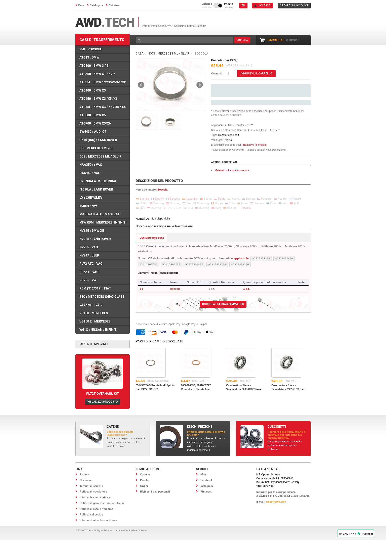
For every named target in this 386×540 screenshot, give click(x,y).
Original (228, 139)
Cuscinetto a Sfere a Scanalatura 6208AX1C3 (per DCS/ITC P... (243, 387)
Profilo (144, 480)
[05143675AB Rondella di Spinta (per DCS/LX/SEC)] (151, 363)
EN (243, 5)
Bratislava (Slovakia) (254, 144)
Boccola (175, 288)
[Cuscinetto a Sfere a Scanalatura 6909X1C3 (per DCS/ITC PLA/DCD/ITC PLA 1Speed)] (286, 363)
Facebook (206, 480)
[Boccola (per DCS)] (170, 85)
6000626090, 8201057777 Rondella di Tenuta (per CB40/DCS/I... (196, 387)
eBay (203, 474)
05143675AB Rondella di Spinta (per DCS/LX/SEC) (155, 387)
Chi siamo (115, 5)
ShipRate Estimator (137, 530)
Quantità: (216, 73)
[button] (207, 5)
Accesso (264, 5)
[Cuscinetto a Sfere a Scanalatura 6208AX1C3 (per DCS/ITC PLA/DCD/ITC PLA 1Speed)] (241, 363)
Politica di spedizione (93, 491)
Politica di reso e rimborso (96, 508)
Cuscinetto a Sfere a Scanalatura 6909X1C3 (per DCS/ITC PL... (288, 387)
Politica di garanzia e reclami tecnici (102, 503)
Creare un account (294, 5)
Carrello (145, 474)
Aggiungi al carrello (256, 73)
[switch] (218, 5)
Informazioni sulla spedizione (98, 520)
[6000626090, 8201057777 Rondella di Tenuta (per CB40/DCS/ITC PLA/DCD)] (196, 363)
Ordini (144, 485)
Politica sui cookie (91, 514)
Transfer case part (228, 134)
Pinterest (205, 491)
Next (199, 85)
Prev (141, 85)
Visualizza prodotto (102, 401)
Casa (81, 5)
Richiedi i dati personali (155, 491)
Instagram (206, 485)
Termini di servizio (91, 485)
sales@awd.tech (276, 501)
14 (141, 288)
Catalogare (96, 5)
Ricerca (84, 474)
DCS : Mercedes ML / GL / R (169, 53)
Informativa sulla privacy (95, 497)
